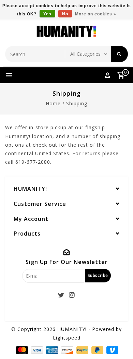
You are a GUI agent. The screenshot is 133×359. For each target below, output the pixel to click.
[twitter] (61, 295)
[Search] (119, 54)
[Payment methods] (21, 349)
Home (53, 103)
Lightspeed (66, 337)
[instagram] (72, 295)
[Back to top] (119, 342)
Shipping (76, 103)
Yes (47, 14)
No (65, 14)
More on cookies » (95, 14)
